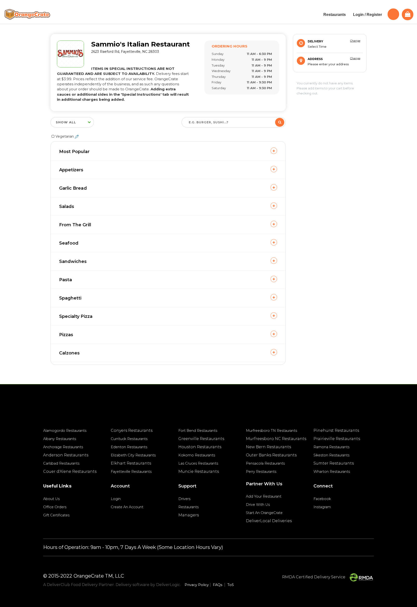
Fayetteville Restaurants (131, 471)
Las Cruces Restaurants (198, 463)
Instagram (322, 507)
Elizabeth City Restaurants (133, 455)
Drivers (184, 499)
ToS (230, 585)
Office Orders (54, 507)
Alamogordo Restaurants (64, 430)
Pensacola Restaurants (265, 463)
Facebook (322, 499)
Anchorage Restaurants (63, 447)
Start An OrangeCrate (264, 513)
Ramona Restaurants (331, 447)
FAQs (217, 585)
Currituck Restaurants (129, 439)
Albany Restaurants (59, 439)
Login (116, 499)
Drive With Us (258, 504)
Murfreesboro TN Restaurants (271, 430)
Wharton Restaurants (331, 471)
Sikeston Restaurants (331, 455)
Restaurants (188, 507)
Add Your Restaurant (263, 496)
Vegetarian (65, 136)
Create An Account (127, 507)
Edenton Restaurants (129, 447)
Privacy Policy (197, 585)
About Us (51, 499)
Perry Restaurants (261, 471)
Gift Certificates (56, 515)
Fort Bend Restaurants (197, 430)
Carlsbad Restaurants (61, 463)
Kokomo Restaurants (196, 455)
